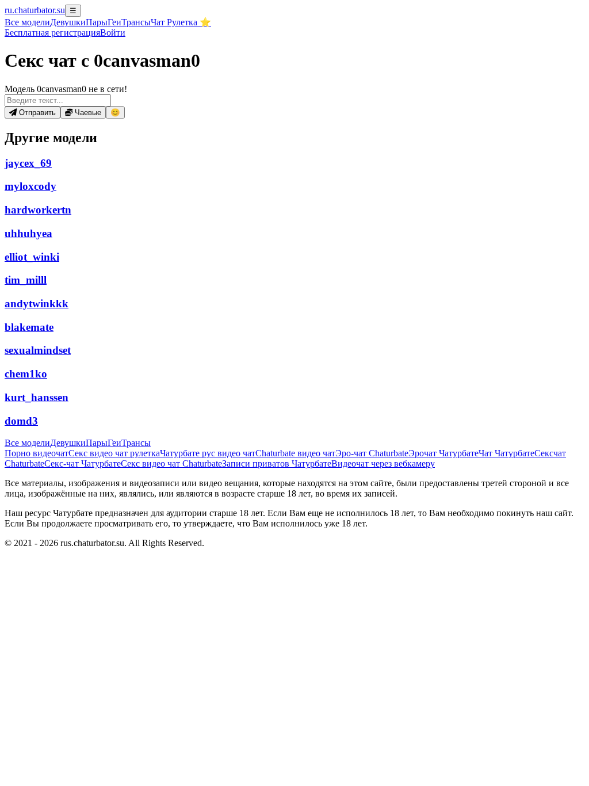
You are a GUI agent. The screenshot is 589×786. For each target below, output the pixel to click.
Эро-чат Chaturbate (371, 453)
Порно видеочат (36, 453)
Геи (114, 22)
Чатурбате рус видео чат (207, 453)
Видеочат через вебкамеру (383, 463)
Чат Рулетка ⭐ (181, 22)
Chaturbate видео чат (295, 453)
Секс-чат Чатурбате (82, 463)
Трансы (136, 22)
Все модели (27, 443)
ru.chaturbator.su (35, 10)
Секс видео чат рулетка (114, 453)
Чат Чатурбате (506, 453)
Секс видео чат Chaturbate (171, 463)
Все (27, 22)
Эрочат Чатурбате (443, 453)
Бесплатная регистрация (52, 32)
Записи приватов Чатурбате (276, 463)
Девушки (68, 22)
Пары (97, 22)
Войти (112, 32)
